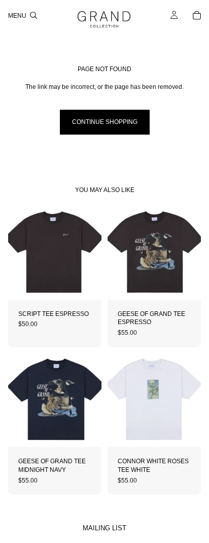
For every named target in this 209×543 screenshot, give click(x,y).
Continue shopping (104, 121)
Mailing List (104, 528)
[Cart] (197, 15)
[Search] (33, 15)
